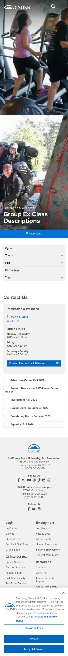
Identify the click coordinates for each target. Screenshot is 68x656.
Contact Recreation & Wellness (27, 363)
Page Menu (35, 233)
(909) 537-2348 (19, 316)
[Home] (16, 7)
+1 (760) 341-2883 (34, 497)
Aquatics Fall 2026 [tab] (22, 424)
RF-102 (15, 321)
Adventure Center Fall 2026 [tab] (27, 380)
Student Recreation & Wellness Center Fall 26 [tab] (32, 390)
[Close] (63, 593)
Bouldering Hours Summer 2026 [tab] (30, 416)
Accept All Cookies (34, 649)
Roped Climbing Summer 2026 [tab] (29, 407)
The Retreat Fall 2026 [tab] (23, 399)
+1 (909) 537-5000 (34, 468)
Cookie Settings (34, 628)
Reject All (34, 638)
